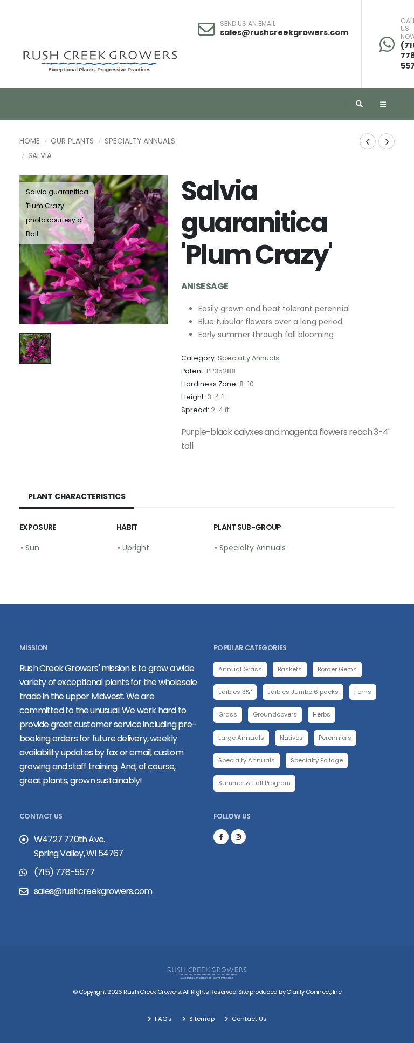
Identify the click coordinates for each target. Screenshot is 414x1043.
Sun (32, 547)
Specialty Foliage (317, 760)
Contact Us (248, 1018)
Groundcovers (275, 714)
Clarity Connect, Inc (313, 991)
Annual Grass (240, 669)
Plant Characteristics (77, 496)
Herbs (321, 714)
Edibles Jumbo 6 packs (303, 691)
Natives (291, 737)
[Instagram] (238, 836)
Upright (135, 547)
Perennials (335, 737)
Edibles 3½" (235, 691)
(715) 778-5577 (64, 872)
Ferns (362, 691)
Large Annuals (241, 737)
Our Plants (72, 141)
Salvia (40, 156)
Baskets (290, 669)
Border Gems (337, 669)
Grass (227, 714)
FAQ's (162, 1018)
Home (29, 141)
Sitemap (201, 1018)
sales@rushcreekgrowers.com (284, 32)
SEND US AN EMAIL (247, 24)
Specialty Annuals (140, 141)
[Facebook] (221, 836)
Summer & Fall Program (254, 783)
